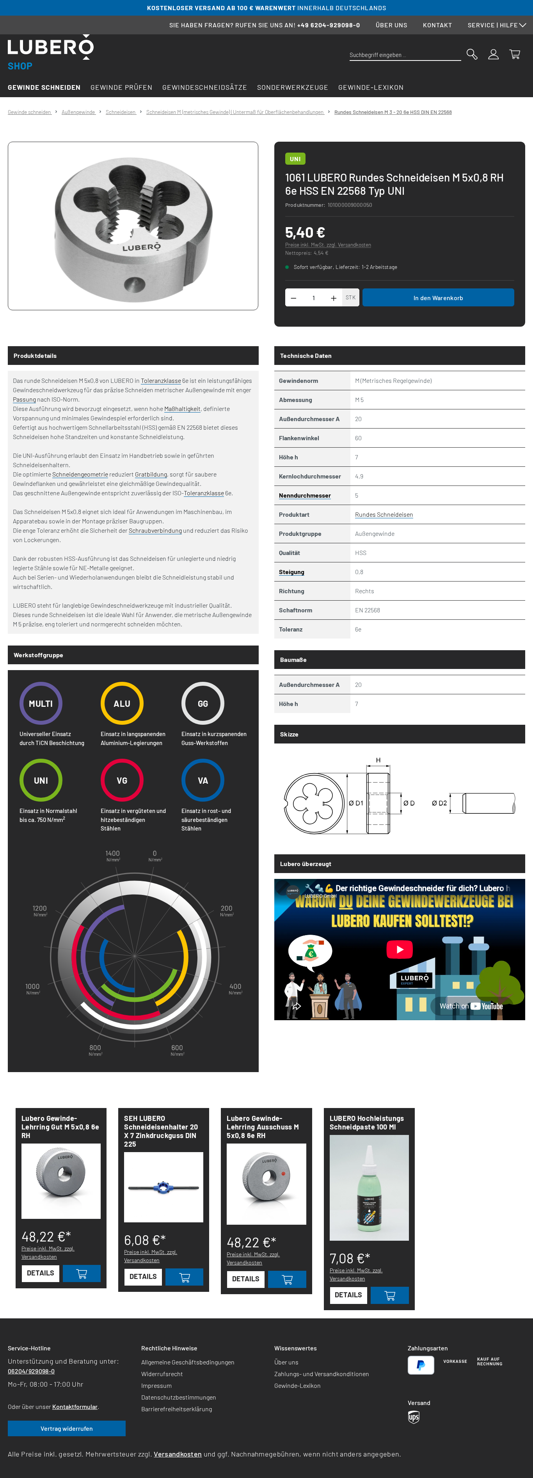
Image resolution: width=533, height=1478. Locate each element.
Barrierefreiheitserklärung (176, 1408)
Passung (24, 399)
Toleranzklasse (161, 380)
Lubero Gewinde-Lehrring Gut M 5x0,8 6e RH (60, 1127)
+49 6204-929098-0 (328, 24)
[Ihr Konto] (493, 53)
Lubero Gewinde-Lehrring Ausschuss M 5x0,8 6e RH (263, 1127)
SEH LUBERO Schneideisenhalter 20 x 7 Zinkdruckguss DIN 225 (161, 1131)
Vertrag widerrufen (67, 1428)
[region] (133, 226)
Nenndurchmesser (305, 495)
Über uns (391, 24)
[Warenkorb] (514, 53)
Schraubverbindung (155, 530)
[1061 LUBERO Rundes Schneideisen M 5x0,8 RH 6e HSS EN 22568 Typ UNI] (133, 226)
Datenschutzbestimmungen (178, 1397)
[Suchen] (472, 53)
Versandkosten (178, 1454)
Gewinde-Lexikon (297, 1385)
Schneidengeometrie (80, 474)
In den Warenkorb (439, 297)
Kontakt (437, 24)
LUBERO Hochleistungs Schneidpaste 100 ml (367, 1122)
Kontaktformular (75, 1406)
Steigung (291, 571)
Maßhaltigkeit (182, 408)
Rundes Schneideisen (384, 514)
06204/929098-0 (31, 1371)
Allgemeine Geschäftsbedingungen (188, 1362)
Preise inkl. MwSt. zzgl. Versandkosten (328, 244)
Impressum (156, 1385)
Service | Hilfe (493, 24)
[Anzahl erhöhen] (334, 297)
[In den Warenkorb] (82, 1273)
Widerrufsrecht (162, 1373)
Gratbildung (151, 474)
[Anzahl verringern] (293, 297)
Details (40, 1272)
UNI (295, 158)
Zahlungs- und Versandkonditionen (321, 1373)
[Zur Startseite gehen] (51, 51)
